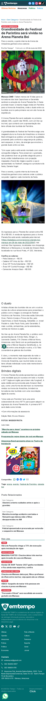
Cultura (26, 636)
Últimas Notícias (8, 8)
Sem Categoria (12, 20)
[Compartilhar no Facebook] (21, 479)
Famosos (27, 639)
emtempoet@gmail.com (12, 660)
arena (9, 484)
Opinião (4, 636)
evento (16, 484)
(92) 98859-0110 (10, 668)
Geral (26, 647)
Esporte (27, 643)
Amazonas (22, 8)
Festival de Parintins (28, 484)
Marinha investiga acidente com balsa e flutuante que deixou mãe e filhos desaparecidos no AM (20, 517)
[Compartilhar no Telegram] (18, 479)
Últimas (3, 632)
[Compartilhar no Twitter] (24, 479)
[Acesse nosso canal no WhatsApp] (5, 696)
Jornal (26, 650)
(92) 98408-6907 (11, 664)
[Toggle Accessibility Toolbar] (4, 346)
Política (32, 8)
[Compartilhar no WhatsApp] (14, 479)
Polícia (40, 8)
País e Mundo (29, 632)
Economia (4, 650)
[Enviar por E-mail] (27, 479)
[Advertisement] (23, 14)
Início (3, 20)
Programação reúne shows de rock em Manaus (22, 436)
